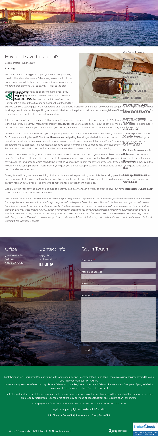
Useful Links (130, 182)
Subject (96, 283)
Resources (129, 161)
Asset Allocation (132, 84)
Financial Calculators (135, 175)
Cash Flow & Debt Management (133, 75)
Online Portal (130, 129)
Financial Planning (133, 59)
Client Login (146, 188)
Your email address (102, 271)
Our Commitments (133, 52)
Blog (126, 168)
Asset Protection (132, 97)
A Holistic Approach (134, 66)
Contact (130, 188)
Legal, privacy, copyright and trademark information (79, 409)
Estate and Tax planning (136, 111)
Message (97, 295)
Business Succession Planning (134, 120)
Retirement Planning (134, 90)
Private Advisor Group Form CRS (92, 415)
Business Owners (132, 143)
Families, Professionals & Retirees (137, 152)
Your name (98, 260)
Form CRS (68, 415)
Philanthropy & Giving (135, 104)
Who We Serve (131, 136)
